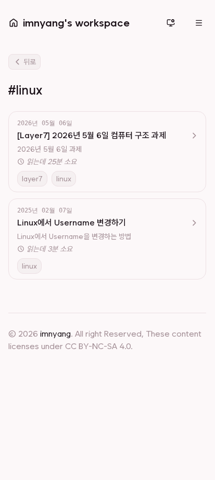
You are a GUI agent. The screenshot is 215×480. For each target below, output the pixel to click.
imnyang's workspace (76, 23)
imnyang (55, 334)
